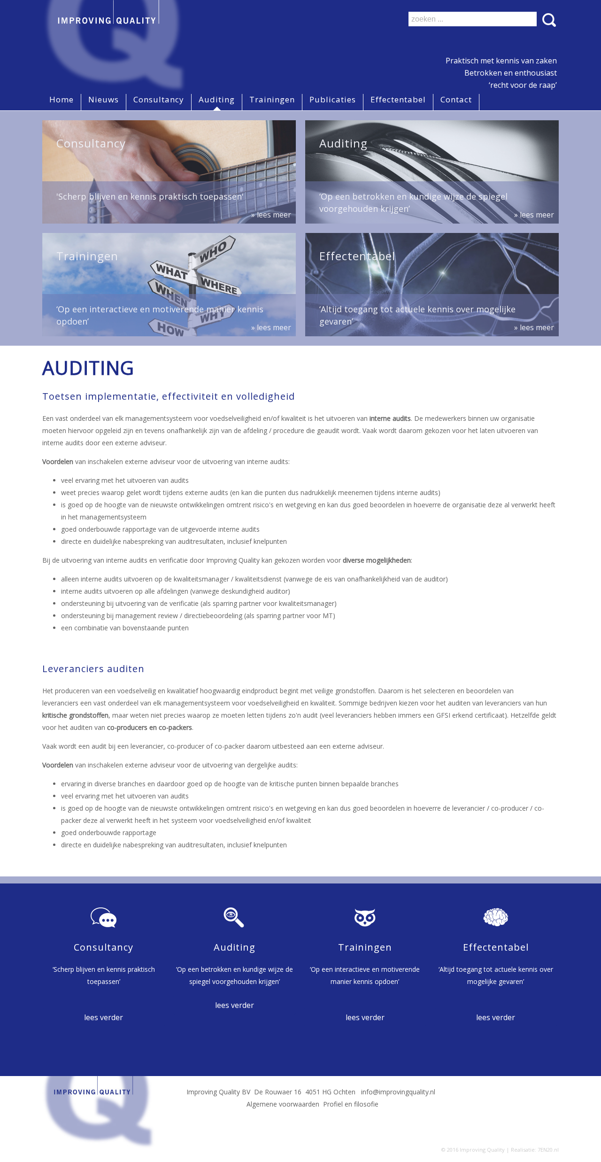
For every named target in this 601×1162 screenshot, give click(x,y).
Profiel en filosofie (350, 1104)
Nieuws (103, 99)
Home (61, 99)
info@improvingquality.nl (398, 1091)
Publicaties (332, 99)
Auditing (217, 99)
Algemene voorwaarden (283, 1104)
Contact (456, 99)
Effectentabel (398, 99)
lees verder (103, 1017)
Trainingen (272, 99)
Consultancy (158, 99)
